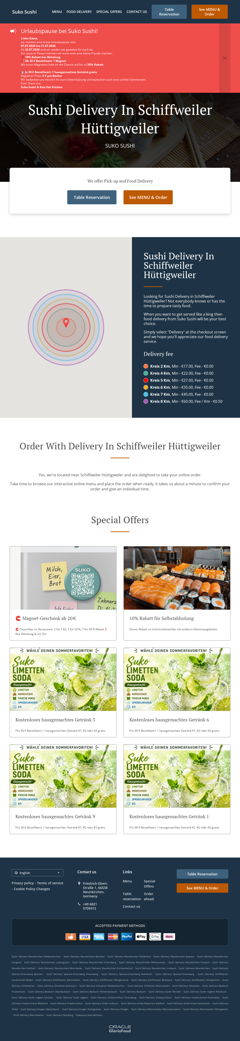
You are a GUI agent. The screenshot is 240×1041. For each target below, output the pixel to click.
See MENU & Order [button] (209, 11)
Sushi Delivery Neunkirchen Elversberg (94, 962)
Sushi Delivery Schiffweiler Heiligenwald (105, 979)
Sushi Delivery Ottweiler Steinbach (57, 985)
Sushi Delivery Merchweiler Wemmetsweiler (155, 1009)
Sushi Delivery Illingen (116, 1009)
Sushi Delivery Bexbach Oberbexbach (49, 991)
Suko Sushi (24, 12)
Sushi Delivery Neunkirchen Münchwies (60, 968)
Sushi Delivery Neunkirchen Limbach (155, 968)
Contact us (137, 11)
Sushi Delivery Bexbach (133, 991)
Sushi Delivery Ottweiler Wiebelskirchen (102, 985)
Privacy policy (23, 883)
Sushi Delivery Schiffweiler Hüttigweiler (197, 979)
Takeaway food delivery (88, 1015)
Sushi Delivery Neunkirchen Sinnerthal (129, 956)
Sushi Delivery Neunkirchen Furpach (189, 962)
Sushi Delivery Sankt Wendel (165, 991)
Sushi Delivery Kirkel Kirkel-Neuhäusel (188, 1003)
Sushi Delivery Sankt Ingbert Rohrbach (205, 991)
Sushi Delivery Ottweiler (186, 985)
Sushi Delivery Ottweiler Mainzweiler (148, 985)
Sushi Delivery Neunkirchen (194, 968)
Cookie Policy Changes (32, 889)
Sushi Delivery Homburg (59, 1015)
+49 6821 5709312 (90, 906)
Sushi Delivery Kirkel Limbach (101, 1003)
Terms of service (50, 883)
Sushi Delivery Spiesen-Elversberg (174, 974)
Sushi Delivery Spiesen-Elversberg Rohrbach (126, 974)
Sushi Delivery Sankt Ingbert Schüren (32, 997)
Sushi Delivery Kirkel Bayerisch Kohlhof (143, 1003)
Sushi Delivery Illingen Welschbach (40, 1009)
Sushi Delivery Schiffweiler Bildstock (151, 979)
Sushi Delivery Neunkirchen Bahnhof (84, 956)
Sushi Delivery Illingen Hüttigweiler (81, 1009)
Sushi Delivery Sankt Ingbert (72, 997)
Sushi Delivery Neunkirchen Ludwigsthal (46, 962)
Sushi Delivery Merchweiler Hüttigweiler (205, 1009)
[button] (224, 58)
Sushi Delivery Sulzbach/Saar (155, 997)
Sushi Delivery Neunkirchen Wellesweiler (142, 962)
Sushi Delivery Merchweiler (28, 1015)
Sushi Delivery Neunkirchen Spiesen (174, 956)
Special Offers (109, 11)
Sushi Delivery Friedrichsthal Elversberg (197, 997)
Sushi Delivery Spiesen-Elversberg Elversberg (72, 974)
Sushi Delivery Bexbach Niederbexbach (95, 991)
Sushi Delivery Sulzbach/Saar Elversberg (113, 997)
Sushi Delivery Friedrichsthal (66, 1003)
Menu (57, 11)
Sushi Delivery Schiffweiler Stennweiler (58, 979)
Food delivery (79, 11)
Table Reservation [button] (169, 11)
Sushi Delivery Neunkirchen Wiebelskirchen (36, 956)
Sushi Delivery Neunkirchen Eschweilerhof (108, 968)
